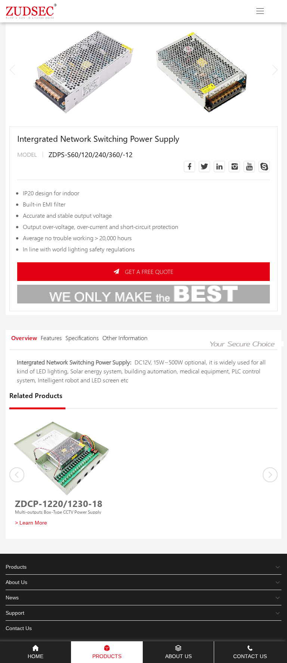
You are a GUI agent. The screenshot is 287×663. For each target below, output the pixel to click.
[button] (275, 69)
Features (51, 338)
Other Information (125, 338)
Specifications (82, 338)
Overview (24, 338)
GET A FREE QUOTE (149, 271)
